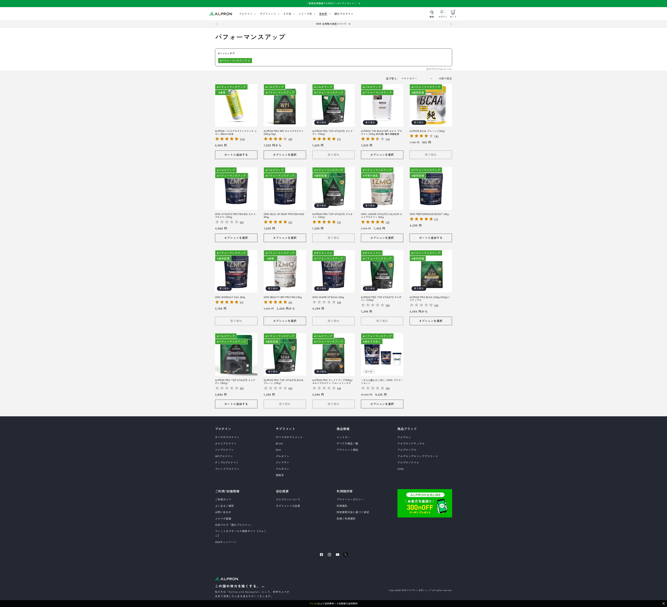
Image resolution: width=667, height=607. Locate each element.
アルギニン (282, 469)
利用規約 (342, 506)
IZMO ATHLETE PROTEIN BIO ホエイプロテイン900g (235, 216)
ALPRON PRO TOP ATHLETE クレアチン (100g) (332, 133)
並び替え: (391, 78)
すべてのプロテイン (227, 437)
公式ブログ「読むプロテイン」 (234, 525)
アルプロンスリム (408, 462)
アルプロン (404, 437)
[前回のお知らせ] (216, 24)
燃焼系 (280, 475)
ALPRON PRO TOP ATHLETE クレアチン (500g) (235, 382)
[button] (247, 14)
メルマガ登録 (223, 518)
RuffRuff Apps (436, 69)
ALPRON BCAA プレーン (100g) (427, 131)
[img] (227, 139)
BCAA (279, 443)
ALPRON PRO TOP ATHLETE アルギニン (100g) (381, 299)
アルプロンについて (288, 499)
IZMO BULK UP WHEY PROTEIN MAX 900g (284, 216)
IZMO (400, 469)
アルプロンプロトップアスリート (417, 456)
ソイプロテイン (224, 449)
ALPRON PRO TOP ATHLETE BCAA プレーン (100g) (283, 382)
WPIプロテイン (224, 456)
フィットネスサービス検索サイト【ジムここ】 (241, 533)
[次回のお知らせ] (451, 24)
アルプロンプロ (406, 449)
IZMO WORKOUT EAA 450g (230, 297)
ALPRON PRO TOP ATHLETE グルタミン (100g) (332, 216)
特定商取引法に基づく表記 (353, 512)
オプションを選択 (285, 155)
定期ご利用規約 (346, 518)
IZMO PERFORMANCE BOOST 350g (429, 214)
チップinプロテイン (227, 462)
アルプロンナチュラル (411, 443)
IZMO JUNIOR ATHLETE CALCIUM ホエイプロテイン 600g (381, 216)
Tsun (449, 69)
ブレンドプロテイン (227, 469)
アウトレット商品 (347, 449)
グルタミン (282, 456)
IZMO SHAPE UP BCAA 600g (328, 297)
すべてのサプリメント (289, 437)
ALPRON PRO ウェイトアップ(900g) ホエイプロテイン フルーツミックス (332, 382)
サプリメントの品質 (288, 506)
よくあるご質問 (224, 506)
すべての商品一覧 (347, 443)
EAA (278, 449)
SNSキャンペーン (226, 542)
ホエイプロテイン (226, 443)
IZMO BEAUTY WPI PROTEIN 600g (283, 297)
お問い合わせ (223, 512)
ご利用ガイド (223, 499)
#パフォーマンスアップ (233, 60)
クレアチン (282, 462)
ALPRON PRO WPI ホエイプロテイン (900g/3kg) (284, 133)
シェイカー (343, 437)
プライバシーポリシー (350, 499)
